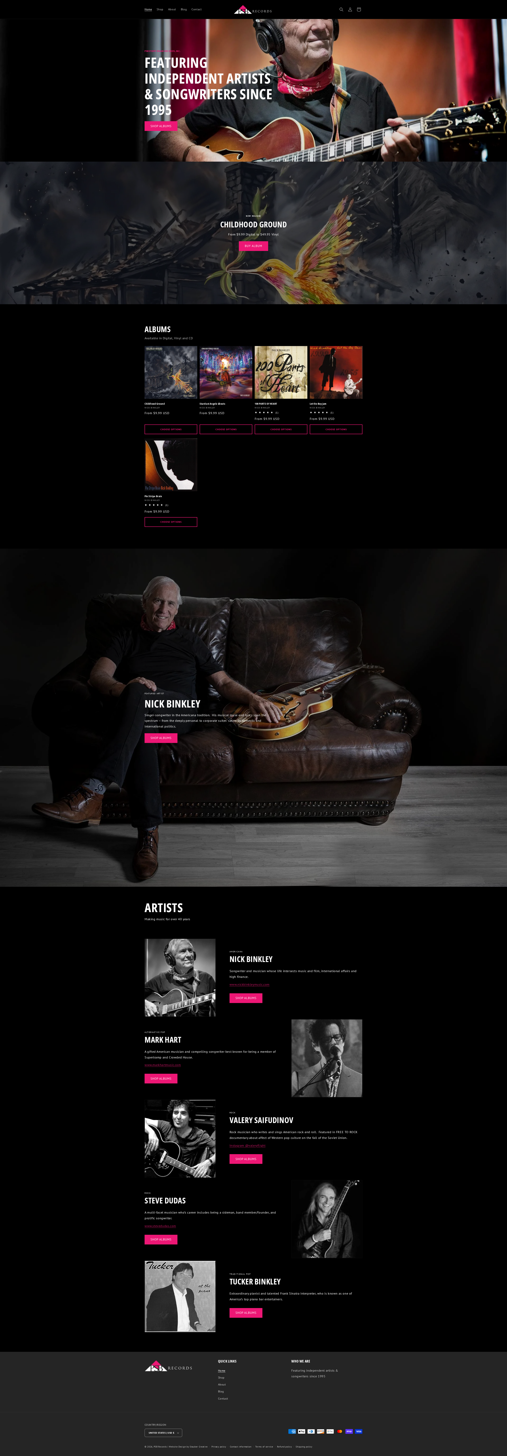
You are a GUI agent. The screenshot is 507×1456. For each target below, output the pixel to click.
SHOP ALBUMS (161, 126)
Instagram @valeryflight (248, 1145)
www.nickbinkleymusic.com (250, 984)
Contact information (240, 1446)
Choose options (171, 429)
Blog (221, 1391)
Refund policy (284, 1446)
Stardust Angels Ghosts (212, 403)
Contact (223, 1398)
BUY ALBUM (253, 246)
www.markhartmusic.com (163, 1065)
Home (221, 1370)
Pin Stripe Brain (153, 496)
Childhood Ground (155, 403)
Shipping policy (304, 1446)
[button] (341, 9)
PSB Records (160, 1446)
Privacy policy (219, 1446)
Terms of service (264, 1446)
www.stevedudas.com (160, 1226)
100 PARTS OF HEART (266, 403)
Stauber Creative (199, 1446)
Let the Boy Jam (318, 403)
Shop (221, 1377)
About (222, 1384)
